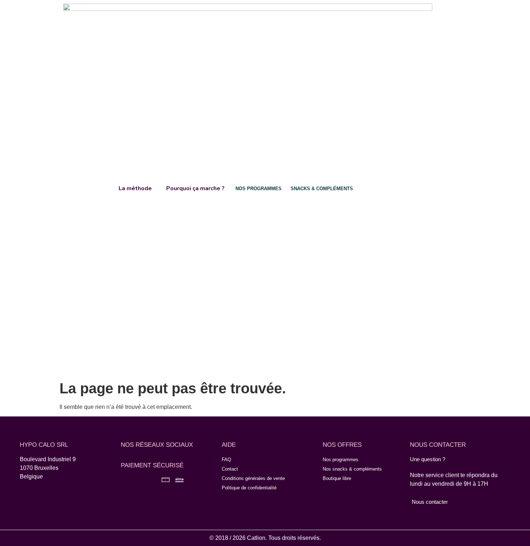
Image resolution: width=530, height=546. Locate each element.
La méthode (135, 188)
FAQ (226, 459)
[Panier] (444, 187)
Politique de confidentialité (249, 487)
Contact (230, 469)
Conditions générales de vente (253, 478)
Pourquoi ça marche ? (195, 188)
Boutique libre (337, 478)
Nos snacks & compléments (352, 469)
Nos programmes (340, 459)
